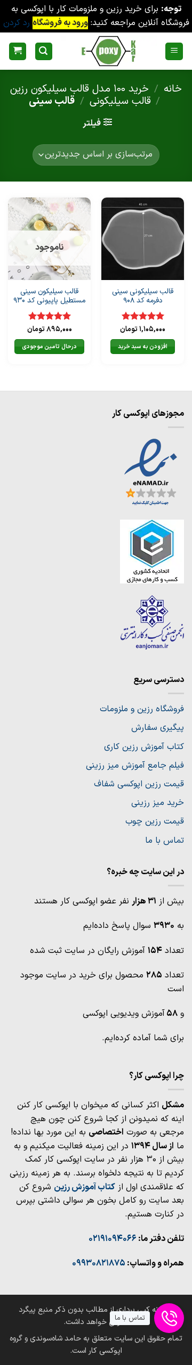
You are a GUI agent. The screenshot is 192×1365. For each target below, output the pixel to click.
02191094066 (113, 1238)
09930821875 (98, 1263)
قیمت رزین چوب (154, 821)
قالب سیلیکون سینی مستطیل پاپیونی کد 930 (49, 296)
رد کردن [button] (16, 23)
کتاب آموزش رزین (84, 1187)
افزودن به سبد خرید (142, 346)
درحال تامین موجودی (49, 346)
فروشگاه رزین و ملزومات (142, 709)
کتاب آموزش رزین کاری (144, 747)
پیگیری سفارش (157, 727)
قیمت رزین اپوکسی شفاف (139, 784)
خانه (173, 89)
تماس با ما (164, 840)
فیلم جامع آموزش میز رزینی (135, 765)
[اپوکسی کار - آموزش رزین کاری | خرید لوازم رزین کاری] (108, 51)
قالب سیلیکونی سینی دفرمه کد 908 (142, 296)
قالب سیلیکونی (120, 101)
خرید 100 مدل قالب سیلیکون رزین (79, 89)
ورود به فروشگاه (60, 23)
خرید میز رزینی (157, 802)
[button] (174, 51)
